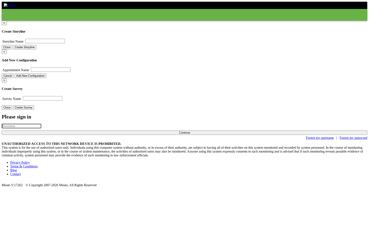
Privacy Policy (20, 162)
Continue (184, 132)
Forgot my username (320, 138)
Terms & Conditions (24, 166)
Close (6, 47)
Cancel (7, 75)
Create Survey (23, 107)
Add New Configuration (30, 75)
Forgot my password (353, 138)
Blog (13, 170)
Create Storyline (25, 47)
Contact (15, 174)
